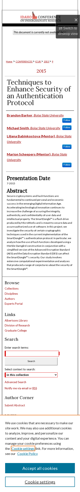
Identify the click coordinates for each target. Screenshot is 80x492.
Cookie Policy (27, 454)
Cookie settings (23, 448)
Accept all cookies (40, 468)
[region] (40, 453)
